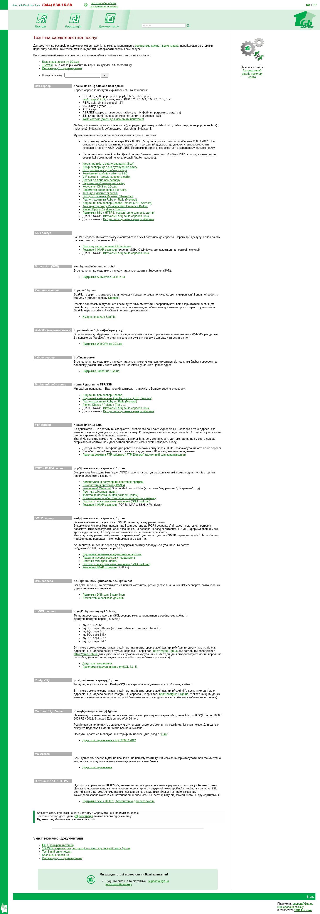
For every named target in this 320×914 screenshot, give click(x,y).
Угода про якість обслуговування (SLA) (108, 163)
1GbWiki (47, 65)
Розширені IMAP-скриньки (100, 249)
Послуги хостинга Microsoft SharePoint (108, 196)
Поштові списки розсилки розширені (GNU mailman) (116, 501)
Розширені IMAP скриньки (100, 504)
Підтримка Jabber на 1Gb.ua (101, 371)
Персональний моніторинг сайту (104, 183)
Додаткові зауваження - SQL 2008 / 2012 (109, 740)
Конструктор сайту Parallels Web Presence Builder (115, 206)
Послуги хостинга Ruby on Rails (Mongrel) (110, 199)
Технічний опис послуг (57, 851)
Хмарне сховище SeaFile (99, 316)
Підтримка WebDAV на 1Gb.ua (102, 343)
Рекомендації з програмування (62, 68)
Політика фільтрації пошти (100, 491)
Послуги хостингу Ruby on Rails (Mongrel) (110, 401)
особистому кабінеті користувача (157, 45)
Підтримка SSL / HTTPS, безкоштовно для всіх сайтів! (119, 212)
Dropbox (113, 297)
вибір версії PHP (94, 99)
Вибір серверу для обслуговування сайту (110, 167)
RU (315, 4)
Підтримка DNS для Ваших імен (104, 594)
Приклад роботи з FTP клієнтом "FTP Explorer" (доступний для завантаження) (134, 454)
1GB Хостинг (303, 910)
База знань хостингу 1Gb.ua (60, 61)
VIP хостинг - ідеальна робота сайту (107, 176)
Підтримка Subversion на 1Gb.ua (104, 277)
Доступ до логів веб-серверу (101, 180)
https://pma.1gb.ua (86, 654)
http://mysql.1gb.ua (165, 650)
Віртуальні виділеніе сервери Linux (126, 216)
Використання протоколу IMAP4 (104, 485)
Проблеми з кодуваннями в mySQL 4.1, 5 (110, 666)
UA (308, 4)
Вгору (310, 896)
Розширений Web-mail (97, 488)
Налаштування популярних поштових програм (113, 481)
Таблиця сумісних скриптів (100, 193)
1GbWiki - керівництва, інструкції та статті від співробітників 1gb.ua (86, 848)
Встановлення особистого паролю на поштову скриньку (119, 498)
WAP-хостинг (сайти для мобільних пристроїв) (113, 119)
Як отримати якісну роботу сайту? (105, 170)
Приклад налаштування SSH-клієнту (107, 246)
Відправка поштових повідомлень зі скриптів (112, 554)
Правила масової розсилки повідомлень (109, 557)
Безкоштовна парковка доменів (103, 598)
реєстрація (86, 816)
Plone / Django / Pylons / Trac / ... (104, 209)
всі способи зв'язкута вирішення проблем (103, 5)
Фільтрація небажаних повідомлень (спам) (110, 495)
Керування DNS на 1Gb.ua (100, 186)
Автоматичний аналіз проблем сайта (252, 74)
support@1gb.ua (158, 881)
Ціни (164, 734)
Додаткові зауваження (97, 663)
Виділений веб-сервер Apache (102, 395)
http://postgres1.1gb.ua (173, 694)
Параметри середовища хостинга (104, 189)
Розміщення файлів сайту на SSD (105, 173)
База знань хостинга (55, 855)
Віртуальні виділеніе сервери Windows (128, 219)
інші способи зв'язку (119, 884)
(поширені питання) (58, 845)
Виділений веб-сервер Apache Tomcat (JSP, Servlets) (117, 202)
